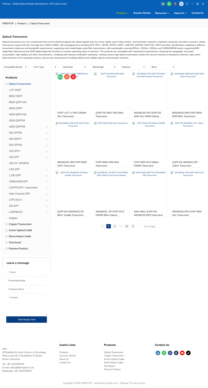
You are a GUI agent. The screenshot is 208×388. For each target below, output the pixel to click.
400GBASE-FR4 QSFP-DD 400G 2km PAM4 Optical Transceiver (147, 114)
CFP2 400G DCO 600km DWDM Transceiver (146, 164)
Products (22, 23)
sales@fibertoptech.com (22, 367)
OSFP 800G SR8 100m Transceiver (107, 164)
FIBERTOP (8, 23)
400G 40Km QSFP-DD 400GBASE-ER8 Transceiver (148, 213)
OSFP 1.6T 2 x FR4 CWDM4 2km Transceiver (71, 114)
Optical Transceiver (40, 23)
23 (126, 226)
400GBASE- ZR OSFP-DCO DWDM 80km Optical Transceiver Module (110, 213)
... (121, 225)
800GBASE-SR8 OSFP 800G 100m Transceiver (72, 164)
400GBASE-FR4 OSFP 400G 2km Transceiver (187, 213)
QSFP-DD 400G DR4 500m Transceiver (109, 114)
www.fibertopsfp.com (105, 383)
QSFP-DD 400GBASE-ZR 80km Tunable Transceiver (70, 213)
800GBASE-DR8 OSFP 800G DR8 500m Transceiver (187, 114)
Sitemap (123, 383)
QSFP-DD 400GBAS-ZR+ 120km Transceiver (185, 164)
